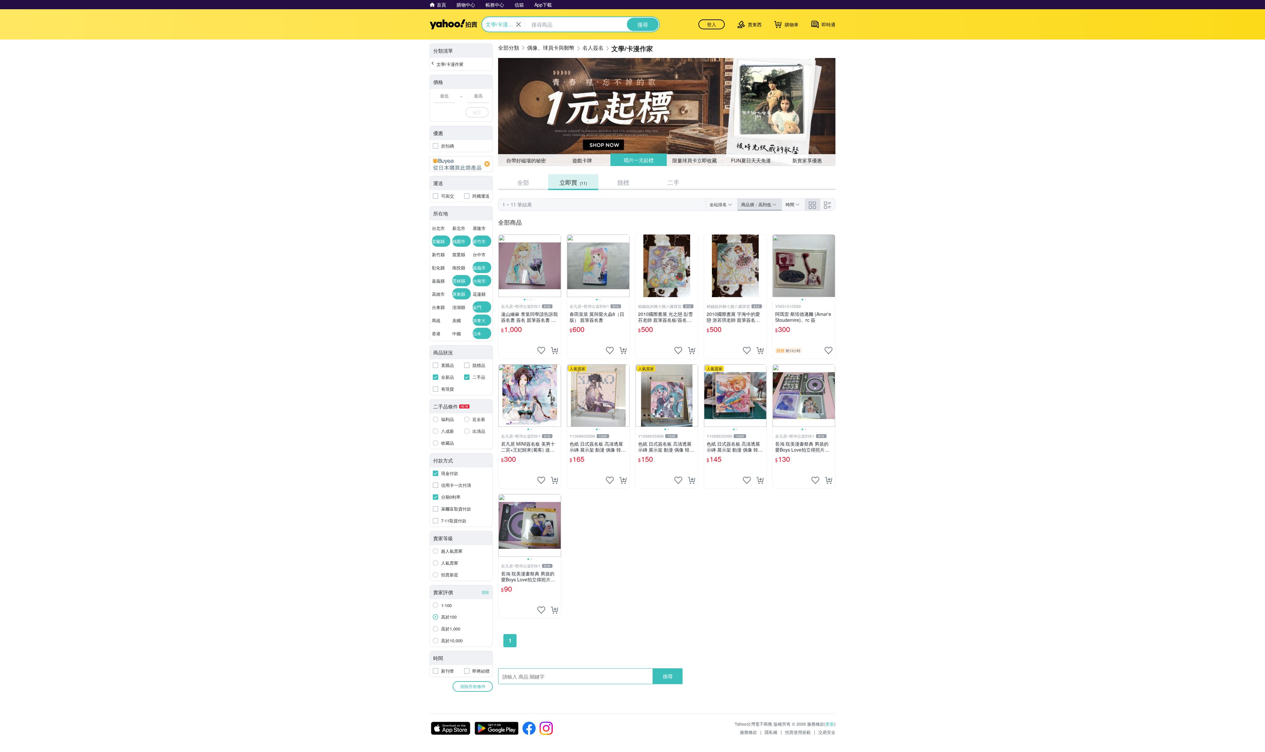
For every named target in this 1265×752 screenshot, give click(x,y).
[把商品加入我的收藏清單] (541, 350)
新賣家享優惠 (807, 160)
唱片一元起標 (639, 159)
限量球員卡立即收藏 (694, 160)
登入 (711, 24)
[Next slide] (556, 266)
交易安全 (826, 732)
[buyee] (461, 164)
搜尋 (668, 676)
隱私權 (771, 732)
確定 (477, 112)
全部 (523, 182)
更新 (830, 724)
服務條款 (748, 732)
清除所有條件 (473, 686)
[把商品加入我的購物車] (554, 350)
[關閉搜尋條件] (518, 24)
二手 (673, 182)
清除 (485, 592)
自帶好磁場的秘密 (526, 160)
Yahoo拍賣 (453, 24)
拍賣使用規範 (798, 732)
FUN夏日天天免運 (751, 160)
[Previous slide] (502, 266)
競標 (623, 182)
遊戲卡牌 (582, 160)
